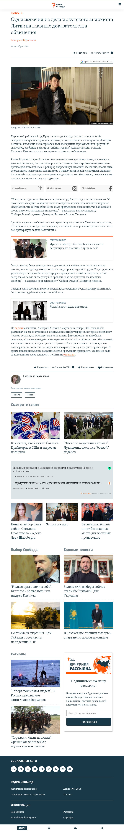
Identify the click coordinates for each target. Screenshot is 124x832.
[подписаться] (70, 769)
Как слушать (17, 812)
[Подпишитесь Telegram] (42, 769)
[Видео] (75, 828)
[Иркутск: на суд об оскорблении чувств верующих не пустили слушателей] (30, 248)
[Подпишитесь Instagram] (49, 769)
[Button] (80, 53)
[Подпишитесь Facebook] (21, 769)
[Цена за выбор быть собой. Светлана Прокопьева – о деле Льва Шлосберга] (26, 512)
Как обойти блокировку (23, 818)
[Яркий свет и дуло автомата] (30, 310)
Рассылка (68, 812)
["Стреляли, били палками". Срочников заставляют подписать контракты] (35, 720)
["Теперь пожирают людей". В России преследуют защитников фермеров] (35, 673)
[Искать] (102, 828)
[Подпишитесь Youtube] (35, 769)
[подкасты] (49, 828)
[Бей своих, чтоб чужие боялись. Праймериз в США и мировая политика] (35, 425)
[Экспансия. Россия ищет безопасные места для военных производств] (97, 512)
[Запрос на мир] (62, 512)
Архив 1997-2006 (72, 789)
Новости (17, 13)
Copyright (68, 818)
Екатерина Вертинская (23, 40)
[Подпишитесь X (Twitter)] (28, 769)
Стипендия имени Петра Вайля (28, 795)
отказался (69, 355)
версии (19, 328)
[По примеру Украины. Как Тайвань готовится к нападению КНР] (35, 615)
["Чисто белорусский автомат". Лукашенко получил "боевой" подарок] (88, 425)
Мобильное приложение (24, 789)
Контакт (67, 795)
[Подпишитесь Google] (14, 769)
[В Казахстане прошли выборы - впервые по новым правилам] (88, 615)
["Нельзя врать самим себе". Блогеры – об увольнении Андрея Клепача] (35, 569)
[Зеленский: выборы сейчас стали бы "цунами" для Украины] (88, 569)
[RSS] (56, 769)
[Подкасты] (63, 769)
